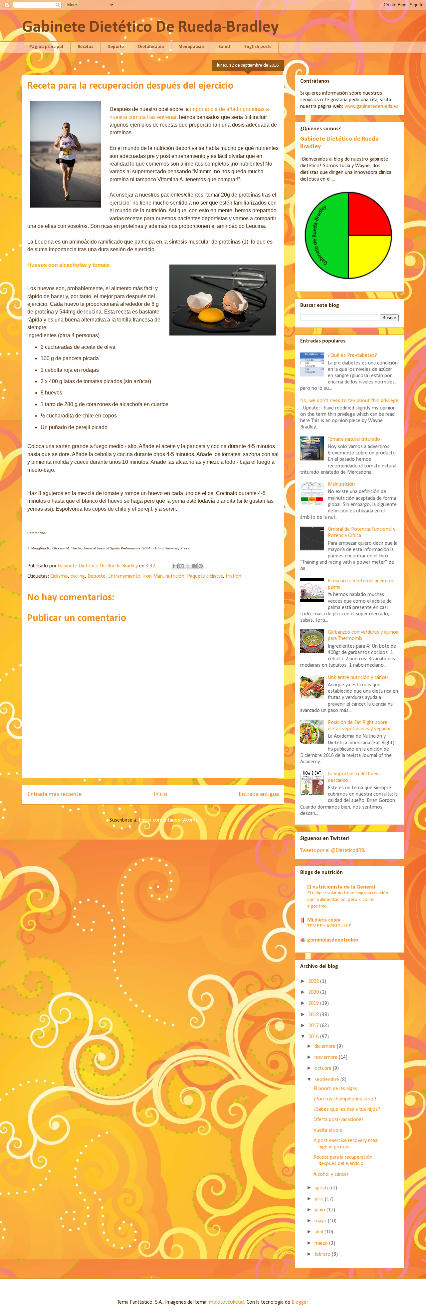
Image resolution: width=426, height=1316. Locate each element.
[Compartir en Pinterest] (200, 566)
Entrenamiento (124, 576)
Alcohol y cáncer (331, 1174)
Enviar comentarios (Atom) (168, 820)
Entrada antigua (259, 794)
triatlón (233, 576)
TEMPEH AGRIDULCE (329, 926)
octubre (324, 1068)
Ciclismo (59, 576)
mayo (321, 1221)
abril (319, 1232)
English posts (257, 46)
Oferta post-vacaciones (339, 1119)
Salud (224, 46)
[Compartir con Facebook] (194, 566)
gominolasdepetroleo (332, 940)
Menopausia (191, 46)
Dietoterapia (151, 46)
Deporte (115, 46)
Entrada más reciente (54, 794)
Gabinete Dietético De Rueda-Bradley (150, 27)
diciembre (326, 1046)
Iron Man (153, 576)
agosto (323, 1188)
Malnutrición (341, 484)
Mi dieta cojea (323, 920)
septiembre (327, 1079)
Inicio (160, 794)
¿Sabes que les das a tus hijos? (347, 1109)
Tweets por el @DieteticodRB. (332, 850)
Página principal (46, 46)
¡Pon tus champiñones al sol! (345, 1099)
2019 (314, 1003)
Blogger (300, 1302)
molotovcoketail (226, 1302)
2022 (314, 981)
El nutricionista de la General (341, 887)
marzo (322, 1243)
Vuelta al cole (328, 1130)
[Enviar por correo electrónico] (175, 566)
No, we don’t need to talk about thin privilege (349, 400)
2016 (314, 1036)
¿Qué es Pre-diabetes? (352, 355)
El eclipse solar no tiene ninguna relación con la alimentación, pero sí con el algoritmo (347, 900)
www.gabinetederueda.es (371, 106)
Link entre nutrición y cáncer (358, 677)
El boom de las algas (335, 1088)
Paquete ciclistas (205, 576)
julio (320, 1199)
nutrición (174, 576)
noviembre (327, 1057)
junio (320, 1210)
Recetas (85, 46)
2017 (314, 1025)
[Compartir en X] (188, 566)
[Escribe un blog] (181, 566)
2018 (314, 1014)
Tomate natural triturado (354, 439)
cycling (78, 576)
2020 (314, 992)
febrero (323, 1254)
